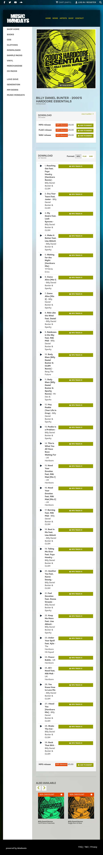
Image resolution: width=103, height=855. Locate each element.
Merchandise (14, 66)
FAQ (80, 847)
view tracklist (86, 114)
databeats (22, 848)
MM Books (12, 90)
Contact (79, 18)
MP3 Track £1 (76, 166)
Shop (70, 18)
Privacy (93, 847)
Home (48, 18)
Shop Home (13, 29)
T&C (86, 847)
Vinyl (10, 60)
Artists (63, 18)
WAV (91, 156)
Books (10, 34)
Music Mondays (16, 95)
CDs (9, 39)
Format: (71, 156)
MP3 (78, 156)
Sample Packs (14, 55)
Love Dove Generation (13, 82)
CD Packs (12, 71)
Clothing (12, 45)
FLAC (85, 156)
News (55, 18)
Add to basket (86, 125)
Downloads (13, 50)
